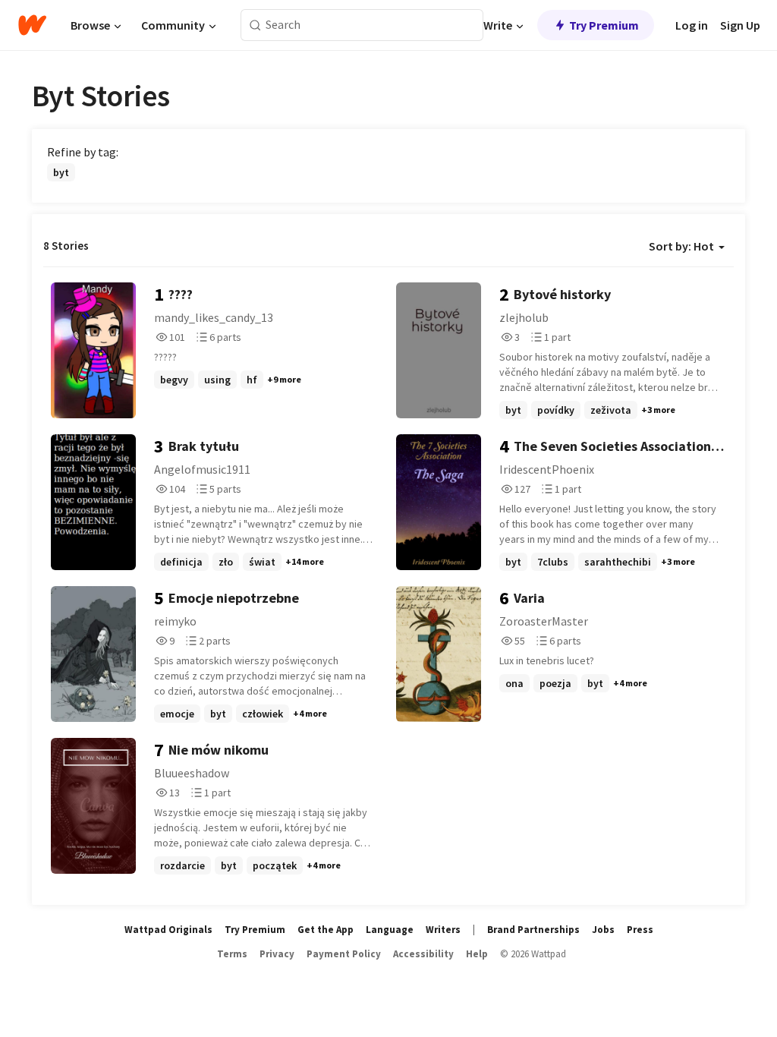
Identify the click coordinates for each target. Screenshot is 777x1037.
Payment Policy (344, 953)
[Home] (32, 25)
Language (390, 929)
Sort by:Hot (681, 246)
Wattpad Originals (168, 929)
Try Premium (604, 25)
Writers (443, 929)
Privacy (277, 953)
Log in (691, 25)
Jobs (603, 929)
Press (640, 929)
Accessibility (423, 953)
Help (477, 953)
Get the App (325, 929)
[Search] (255, 25)
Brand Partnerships (533, 929)
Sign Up (740, 25)
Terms (232, 953)
